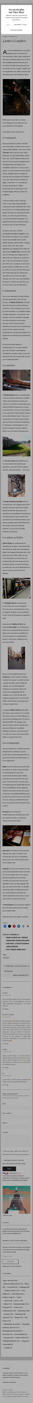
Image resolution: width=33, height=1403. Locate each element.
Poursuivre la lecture (16, 30)
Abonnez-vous (20, 25)
